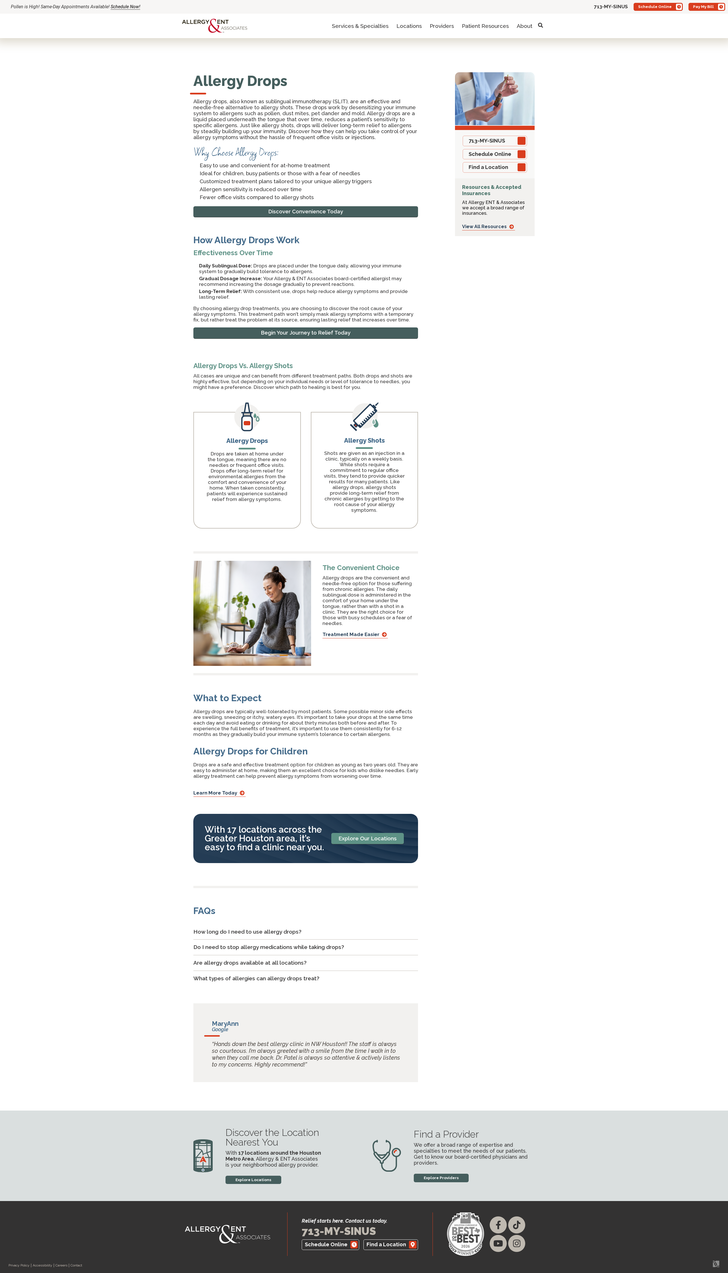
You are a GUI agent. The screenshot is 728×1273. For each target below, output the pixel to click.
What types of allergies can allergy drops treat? (256, 978)
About (524, 26)
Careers (61, 1265)
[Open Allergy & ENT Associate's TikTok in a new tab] (516, 1224)
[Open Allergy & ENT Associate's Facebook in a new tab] (498, 1224)
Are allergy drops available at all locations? (250, 963)
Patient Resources (485, 26)
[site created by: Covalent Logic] (703, 1266)
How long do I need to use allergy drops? (247, 932)
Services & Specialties (360, 26)
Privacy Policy (19, 1265)
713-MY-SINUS (339, 1231)
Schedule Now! (125, 6)
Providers (442, 26)
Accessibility (42, 1265)
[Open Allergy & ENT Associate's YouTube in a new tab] (498, 1243)
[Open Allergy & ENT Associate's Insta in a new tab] (516, 1243)
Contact (76, 1265)
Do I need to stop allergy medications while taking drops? (268, 947)
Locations (409, 26)
